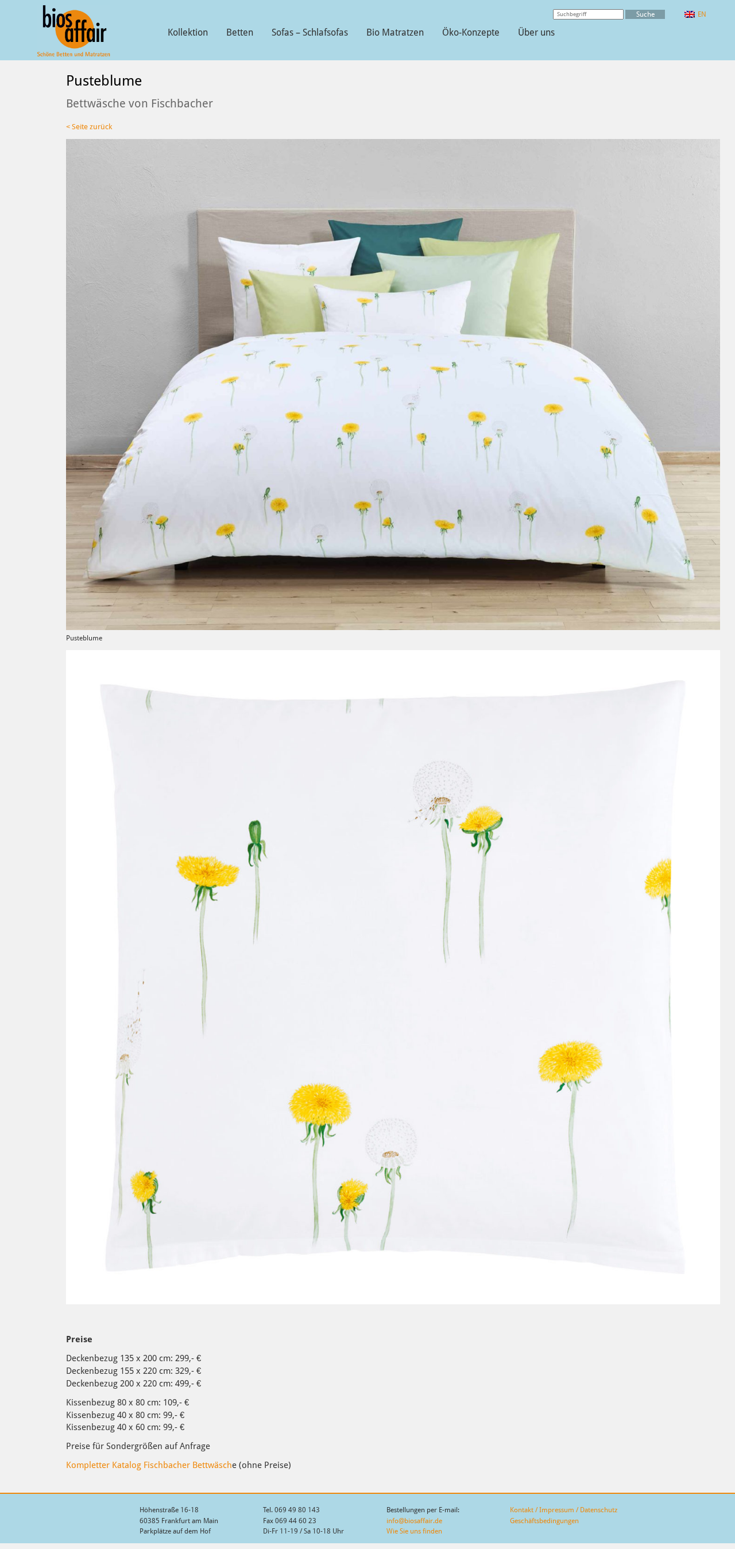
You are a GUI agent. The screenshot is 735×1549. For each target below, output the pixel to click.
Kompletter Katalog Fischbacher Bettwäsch (149, 1465)
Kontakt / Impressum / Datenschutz (563, 1510)
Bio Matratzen (395, 32)
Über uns (536, 32)
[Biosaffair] (73, 55)
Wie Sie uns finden (414, 1531)
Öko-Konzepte (471, 32)
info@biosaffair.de (414, 1521)
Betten (239, 32)
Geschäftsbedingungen (544, 1521)
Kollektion (188, 32)
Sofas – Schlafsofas (310, 32)
